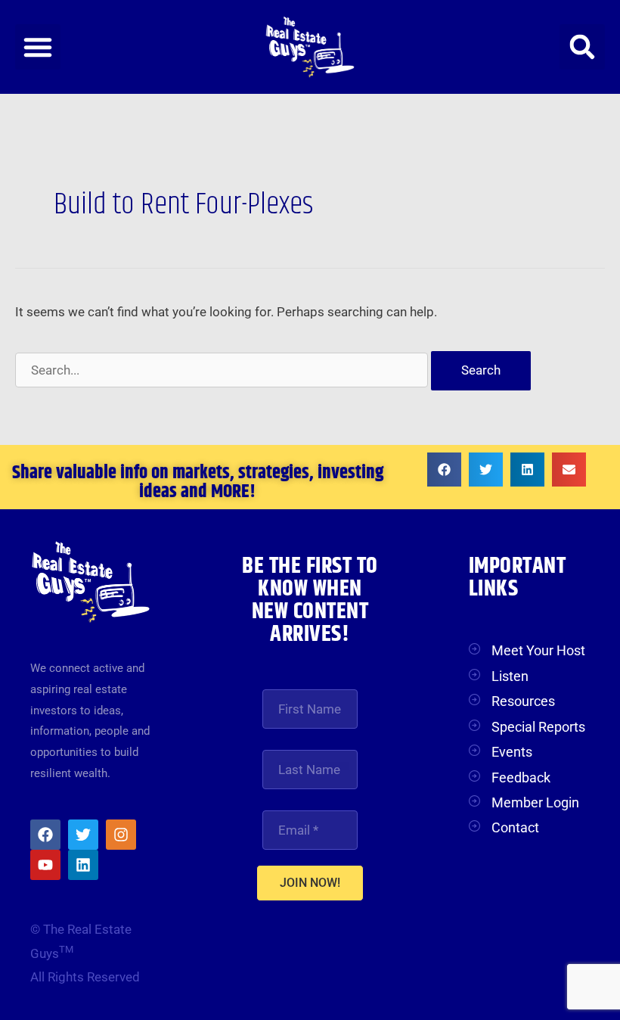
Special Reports (538, 727)
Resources (523, 701)
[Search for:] (223, 370)
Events (511, 752)
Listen (510, 676)
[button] (37, 47)
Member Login (535, 802)
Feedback (520, 777)
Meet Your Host (538, 650)
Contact (515, 827)
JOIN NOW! (310, 882)
